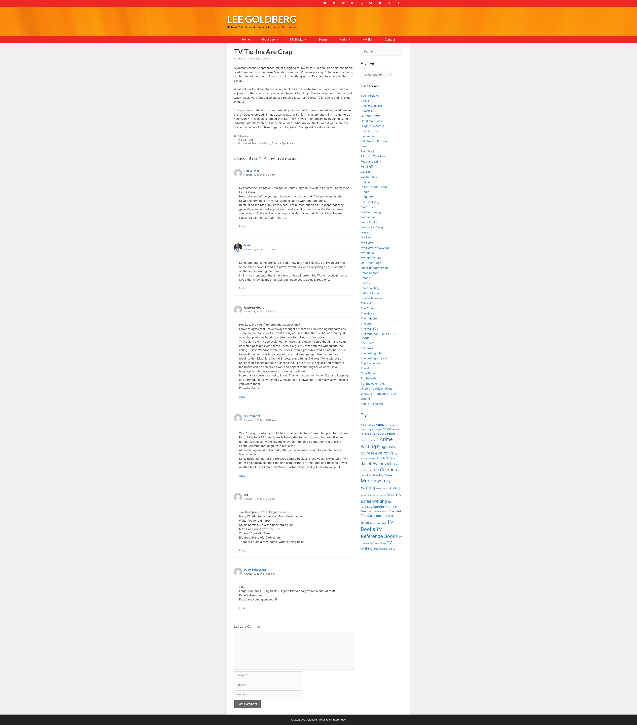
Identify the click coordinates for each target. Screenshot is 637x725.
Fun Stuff (367, 166)
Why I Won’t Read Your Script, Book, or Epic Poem (266, 143)
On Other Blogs (371, 263)
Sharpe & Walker (372, 298)
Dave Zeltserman (256, 569)
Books (365, 100)
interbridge (339, 719)
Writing (365, 398)
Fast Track (368, 151)
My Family (367, 252)
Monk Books (369, 222)
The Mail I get (371, 516)
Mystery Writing (371, 257)
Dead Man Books (372, 121)
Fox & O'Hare (386, 458)
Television (243, 136)
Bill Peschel (252, 416)
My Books (296, 39)
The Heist (367, 313)
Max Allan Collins (382, 475)
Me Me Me (368, 217)
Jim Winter (251, 171)
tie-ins (373, 523)
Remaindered (370, 273)
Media (343, 39)
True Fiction (368, 373)
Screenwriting (370, 288)
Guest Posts (369, 176)
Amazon (382, 425)
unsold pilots (380, 548)
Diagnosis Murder (372, 126)
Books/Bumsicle (371, 105)
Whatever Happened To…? (378, 393)
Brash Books (378, 433)
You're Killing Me (372, 404)
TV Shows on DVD (373, 383)
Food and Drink (371, 161)
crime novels (373, 440)
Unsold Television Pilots (376, 388)
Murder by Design (373, 227)
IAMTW (365, 181)
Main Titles (368, 207)
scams (394, 494)
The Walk (367, 348)
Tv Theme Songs (378, 543)
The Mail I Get (245, 139)
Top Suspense (370, 363)
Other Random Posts (375, 268)
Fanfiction (372, 459)
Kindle (365, 192)
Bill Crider (389, 429)
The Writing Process (374, 358)
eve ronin (384, 453)
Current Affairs (370, 116)
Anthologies (377, 430)
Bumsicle (367, 111)
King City (367, 197)
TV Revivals (368, 378)
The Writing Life (371, 353)
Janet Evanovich (377, 463)
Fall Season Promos (374, 141)
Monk (367, 480)
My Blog (367, 39)
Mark (247, 245)
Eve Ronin (367, 136)
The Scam (367, 343)
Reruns (365, 278)
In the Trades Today (374, 186)
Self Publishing (371, 293)
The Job (366, 323)
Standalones (382, 507)
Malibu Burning (371, 212)
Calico (363, 440)
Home (246, 39)
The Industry (369, 318)
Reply (242, 226)
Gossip (365, 171)
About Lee (268, 39)
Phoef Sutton (381, 488)
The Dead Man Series (377, 511)
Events (322, 39)
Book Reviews (370, 95)
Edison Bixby (369, 131)
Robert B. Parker (378, 495)
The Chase (368, 308)
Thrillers (365, 522)
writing (391, 549)
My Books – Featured (375, 247)
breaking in (392, 434)
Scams (365, 283)
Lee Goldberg (261, 19)
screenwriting (374, 501)
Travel (365, 368)
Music (365, 232)
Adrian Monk (368, 425)
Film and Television (373, 156)
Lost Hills (366, 475)
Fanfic (365, 146)
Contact (390, 39)
